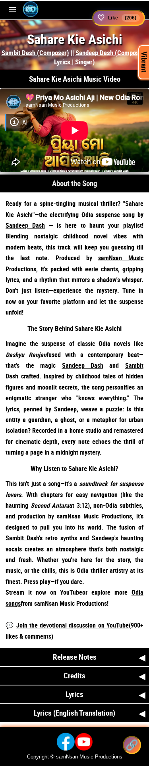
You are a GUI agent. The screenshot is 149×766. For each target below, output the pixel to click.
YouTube (71, 592)
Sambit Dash (22, 538)
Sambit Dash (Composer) (35, 52)
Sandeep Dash (25, 225)
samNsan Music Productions (94, 516)
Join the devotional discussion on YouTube (72, 625)
